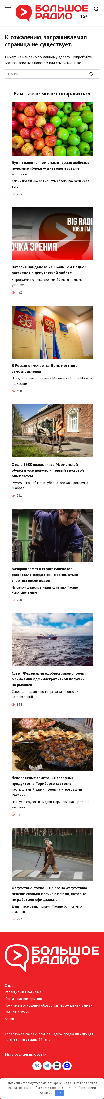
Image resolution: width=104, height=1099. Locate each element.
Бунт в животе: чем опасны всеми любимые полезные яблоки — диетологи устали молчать (51, 168)
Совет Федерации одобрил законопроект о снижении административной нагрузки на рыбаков (49, 678)
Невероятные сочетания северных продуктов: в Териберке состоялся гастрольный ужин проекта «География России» (47, 786)
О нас (9, 985)
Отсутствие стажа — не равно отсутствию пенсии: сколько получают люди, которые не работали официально (49, 893)
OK (60, 1093)
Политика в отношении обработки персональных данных (48, 1005)
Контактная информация (24, 999)
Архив (9, 1018)
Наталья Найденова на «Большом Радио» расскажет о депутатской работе (49, 269)
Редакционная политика (23, 992)
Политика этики (17, 1012)
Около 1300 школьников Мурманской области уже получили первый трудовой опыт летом (48, 470)
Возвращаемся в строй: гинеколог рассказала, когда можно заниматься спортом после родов (45, 574)
